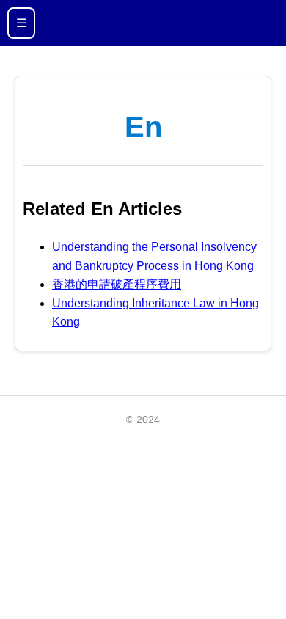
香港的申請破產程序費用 (116, 284)
